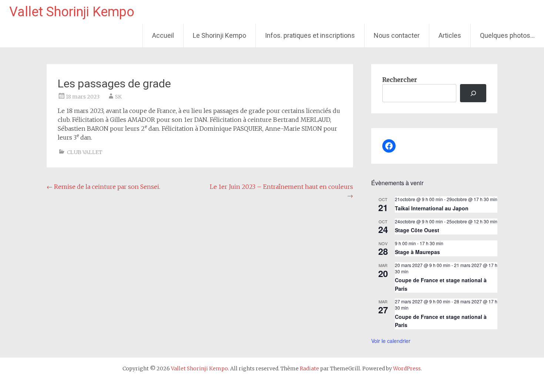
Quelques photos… (507, 35)
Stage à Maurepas (417, 252)
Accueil (163, 35)
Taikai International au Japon (432, 208)
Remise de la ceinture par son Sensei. (103, 186)
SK (118, 96)
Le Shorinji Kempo (219, 35)
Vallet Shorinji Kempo (71, 12)
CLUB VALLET (84, 152)
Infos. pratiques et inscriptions (310, 35)
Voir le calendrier (390, 340)
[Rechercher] (473, 93)
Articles (450, 35)
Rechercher (399, 79)
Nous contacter (397, 35)
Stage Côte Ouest (417, 230)
